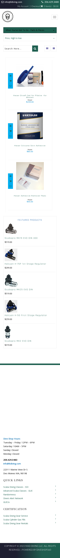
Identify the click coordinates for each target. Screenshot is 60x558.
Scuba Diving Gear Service (15, 515)
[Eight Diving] (7, 17)
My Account (23, 6)
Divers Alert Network (13, 498)
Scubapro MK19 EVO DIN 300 (21, 238)
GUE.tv (6, 502)
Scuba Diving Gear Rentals (15, 523)
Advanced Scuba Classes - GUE (17, 490)
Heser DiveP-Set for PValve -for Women (30, 96)
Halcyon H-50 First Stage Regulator (26, 315)
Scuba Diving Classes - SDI (15, 487)
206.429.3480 (52, 2)
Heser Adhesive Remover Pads (30, 196)
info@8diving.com (13, 2)
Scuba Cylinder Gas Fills (14, 519)
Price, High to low (13, 38)
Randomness (9, 494)
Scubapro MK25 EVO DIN (19, 289)
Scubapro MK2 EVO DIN (18, 341)
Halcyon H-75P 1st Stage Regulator (25, 263)
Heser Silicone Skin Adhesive (30, 146)
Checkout (35, 6)
